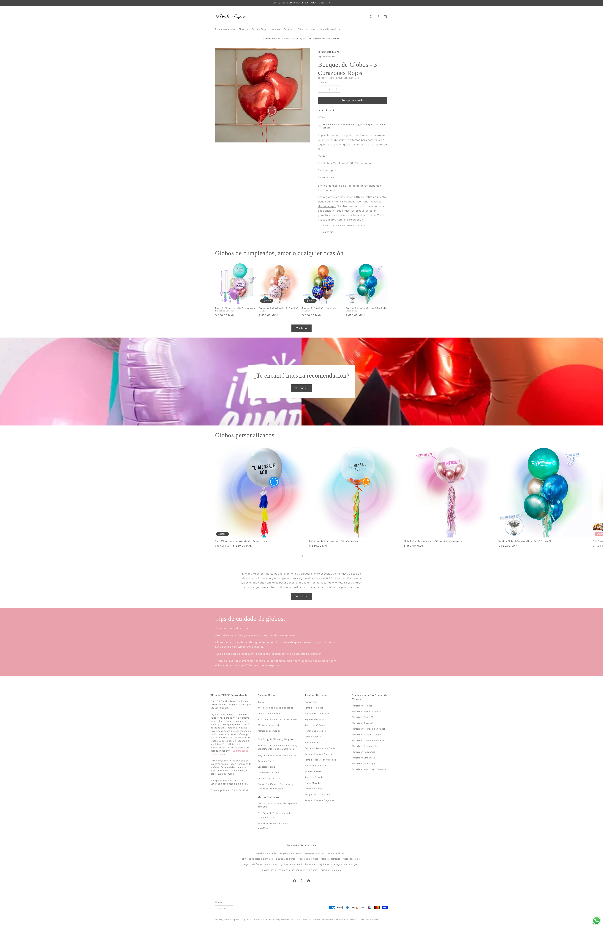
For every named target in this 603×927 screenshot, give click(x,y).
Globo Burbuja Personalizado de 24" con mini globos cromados (433, 541)
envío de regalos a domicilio (257, 859)
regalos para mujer (266, 853)
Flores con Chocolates (317, 765)
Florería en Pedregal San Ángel (368, 729)
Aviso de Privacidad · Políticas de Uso (278, 719)
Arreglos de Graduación (317, 794)
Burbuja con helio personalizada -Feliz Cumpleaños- (334, 541)
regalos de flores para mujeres (260, 864)
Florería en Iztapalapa (363, 763)
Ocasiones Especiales (269, 778)
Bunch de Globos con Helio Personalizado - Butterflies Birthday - (235, 309)
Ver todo (301, 328)
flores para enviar (308, 859)
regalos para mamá (291, 853)
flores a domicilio (330, 859)
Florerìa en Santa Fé (362, 717)
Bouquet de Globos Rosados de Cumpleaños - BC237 (279, 309)
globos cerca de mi (291, 864)
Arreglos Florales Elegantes (319, 800)
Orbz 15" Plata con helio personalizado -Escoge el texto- (241, 541)
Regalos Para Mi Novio (317, 719)
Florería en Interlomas (363, 752)
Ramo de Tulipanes (315, 707)
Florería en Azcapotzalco (365, 746)
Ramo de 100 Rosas (315, 725)
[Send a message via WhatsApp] (596, 920)
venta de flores (336, 853)
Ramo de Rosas (313, 736)
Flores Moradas (313, 783)
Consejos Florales (267, 767)
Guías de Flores (266, 761)
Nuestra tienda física (269, 713)
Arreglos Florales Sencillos (319, 754)
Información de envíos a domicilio (275, 707)
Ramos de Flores (313, 789)
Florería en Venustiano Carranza (369, 769)
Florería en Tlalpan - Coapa (366, 734)
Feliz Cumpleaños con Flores (320, 748)
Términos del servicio (269, 725)
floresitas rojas (351, 859)
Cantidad (322, 82)
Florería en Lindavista (363, 757)
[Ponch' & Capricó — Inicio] (231, 16)
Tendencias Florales (268, 772)
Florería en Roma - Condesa (367, 711)
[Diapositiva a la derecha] (308, 556)
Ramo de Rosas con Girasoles (320, 760)
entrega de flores (285, 859)
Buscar (261, 702)
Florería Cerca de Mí (315, 731)
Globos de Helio (313, 771)
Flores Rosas (311, 742)
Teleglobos (356, 219)
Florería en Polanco (362, 705)
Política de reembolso (269, 731)
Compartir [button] (327, 232)
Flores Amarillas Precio (317, 713)
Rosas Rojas (311, 702)
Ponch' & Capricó (231, 920)
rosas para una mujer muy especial (298, 870)
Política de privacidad (346, 920)
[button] (243, 29)
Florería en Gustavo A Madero (368, 740)
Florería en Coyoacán (363, 723)
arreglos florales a (331, 870)
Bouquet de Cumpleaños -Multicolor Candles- (319, 309)
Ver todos (302, 387)
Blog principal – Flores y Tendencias (277, 755)
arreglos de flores (314, 853)
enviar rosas (269, 870)
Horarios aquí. (327, 206)
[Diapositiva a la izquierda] (294, 556)
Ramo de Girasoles (314, 777)
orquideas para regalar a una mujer (337, 864)
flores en (310, 864)
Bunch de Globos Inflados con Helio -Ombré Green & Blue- (366, 309)
